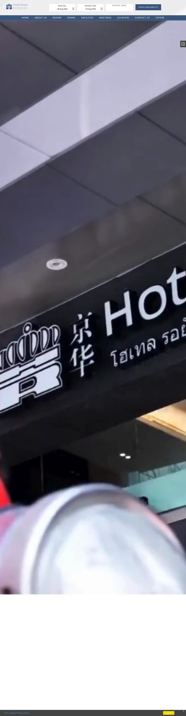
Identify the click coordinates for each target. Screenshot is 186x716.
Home (25, 18)
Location (123, 18)
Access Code (119, 5)
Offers (160, 18)
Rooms (57, 18)
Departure (90, 6)
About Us (41, 18)
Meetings (105, 18)
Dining (71, 18)
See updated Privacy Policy (16, 713)
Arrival (62, 6)
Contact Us (142, 18)
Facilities (87, 18)
